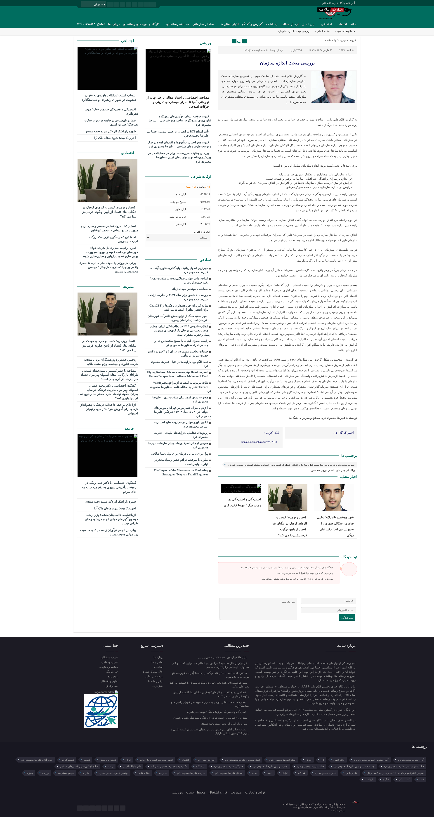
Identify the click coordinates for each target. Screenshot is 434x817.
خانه (353, 24)
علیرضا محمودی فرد (325, 773)
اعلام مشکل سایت (152, 671)
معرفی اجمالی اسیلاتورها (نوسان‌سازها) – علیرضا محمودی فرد (178, 445)
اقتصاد (343, 24)
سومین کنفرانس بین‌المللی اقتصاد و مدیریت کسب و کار (395, 773)
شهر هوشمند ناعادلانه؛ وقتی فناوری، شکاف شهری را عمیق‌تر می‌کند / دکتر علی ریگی (209, 684)
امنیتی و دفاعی (109, 662)
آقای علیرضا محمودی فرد (411, 759)
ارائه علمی (338, 759)
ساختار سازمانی (203, 24)
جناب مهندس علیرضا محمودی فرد (270, 766)
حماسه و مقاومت (108, 666)
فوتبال (285, 773)
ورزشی (205, 43)
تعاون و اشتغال (109, 681)
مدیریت (343, 40)
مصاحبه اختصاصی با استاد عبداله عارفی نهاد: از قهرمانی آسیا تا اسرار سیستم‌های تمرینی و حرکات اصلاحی (178, 102)
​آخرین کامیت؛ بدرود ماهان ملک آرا (115, 137)
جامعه (130, 428)
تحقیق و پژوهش (107, 759)
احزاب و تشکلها (109, 657)
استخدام (158, 666)
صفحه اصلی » (322, 31)
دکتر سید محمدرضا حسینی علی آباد (169, 766)
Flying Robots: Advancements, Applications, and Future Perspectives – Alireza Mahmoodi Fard (177, 374)
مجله (254, 773)
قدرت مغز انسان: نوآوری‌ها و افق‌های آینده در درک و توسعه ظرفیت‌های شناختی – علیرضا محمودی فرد (179, 144)
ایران (128, 759)
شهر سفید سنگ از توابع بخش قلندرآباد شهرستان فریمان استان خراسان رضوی (177, 318)
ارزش (308, 759)
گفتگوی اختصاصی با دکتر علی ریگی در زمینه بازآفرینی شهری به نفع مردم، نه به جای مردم (109, 487)
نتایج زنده (113, 676)
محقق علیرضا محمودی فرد (229, 773)
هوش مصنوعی (66, 773)
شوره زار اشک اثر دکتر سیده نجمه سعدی (111, 131)
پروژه (30, 773)
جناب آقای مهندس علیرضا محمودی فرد (404, 766)
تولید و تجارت (255, 792)
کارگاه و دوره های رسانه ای (141, 24)
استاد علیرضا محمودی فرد (282, 759)
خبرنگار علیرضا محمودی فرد (228, 766)
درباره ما (114, 24)
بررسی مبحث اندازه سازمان (287, 62)
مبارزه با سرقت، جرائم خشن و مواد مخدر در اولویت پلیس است (181, 462)
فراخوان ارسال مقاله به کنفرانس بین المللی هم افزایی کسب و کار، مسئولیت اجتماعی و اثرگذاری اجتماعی (210, 665)
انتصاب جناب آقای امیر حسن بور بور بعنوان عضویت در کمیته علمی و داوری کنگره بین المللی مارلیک (210, 731)
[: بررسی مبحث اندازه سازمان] (222, 41)
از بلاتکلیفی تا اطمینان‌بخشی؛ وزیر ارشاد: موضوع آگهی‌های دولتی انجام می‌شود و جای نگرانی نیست (111, 519)
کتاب (421, 779)
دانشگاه (200, 766)
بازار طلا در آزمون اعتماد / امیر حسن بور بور (223, 657)
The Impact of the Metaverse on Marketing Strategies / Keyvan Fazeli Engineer (181, 472)
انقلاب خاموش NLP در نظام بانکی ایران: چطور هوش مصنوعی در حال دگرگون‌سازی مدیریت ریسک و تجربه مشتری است (180, 330)
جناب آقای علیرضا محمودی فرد (37, 759)
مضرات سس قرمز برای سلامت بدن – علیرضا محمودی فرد (180, 399)
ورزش (45, 773)
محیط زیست (195, 792)
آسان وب (326, 810)
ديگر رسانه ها (155, 681)
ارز (322, 759)
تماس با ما (157, 662)
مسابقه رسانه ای (177, 24)
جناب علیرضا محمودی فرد (310, 766)
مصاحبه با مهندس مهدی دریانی (189, 288)
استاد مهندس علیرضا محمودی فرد (242, 759)
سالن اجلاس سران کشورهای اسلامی (79, 766)
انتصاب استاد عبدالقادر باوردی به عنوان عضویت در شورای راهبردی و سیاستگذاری (108, 98)
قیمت (269, 773)
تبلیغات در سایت (154, 676)
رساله (110, 766)
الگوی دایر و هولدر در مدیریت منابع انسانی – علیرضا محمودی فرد (181, 424)
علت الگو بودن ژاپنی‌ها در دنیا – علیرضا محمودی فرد (179, 364)
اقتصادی (128, 153)
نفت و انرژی (111, 685)
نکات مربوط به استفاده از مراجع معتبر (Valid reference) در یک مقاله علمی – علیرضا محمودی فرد (180, 387)
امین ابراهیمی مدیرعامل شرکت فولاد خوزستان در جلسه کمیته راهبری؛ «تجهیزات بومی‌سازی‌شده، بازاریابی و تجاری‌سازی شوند (110, 252)
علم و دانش (351, 773)
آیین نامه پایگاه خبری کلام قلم (338, 3)
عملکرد (301, 773)
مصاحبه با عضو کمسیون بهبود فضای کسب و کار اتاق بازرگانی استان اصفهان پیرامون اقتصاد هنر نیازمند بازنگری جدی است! (109, 375)
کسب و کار (404, 779)
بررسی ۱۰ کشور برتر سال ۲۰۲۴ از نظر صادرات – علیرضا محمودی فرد (178, 297)
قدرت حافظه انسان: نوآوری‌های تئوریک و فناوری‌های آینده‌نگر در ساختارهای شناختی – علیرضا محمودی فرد (180, 120)
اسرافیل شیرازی (206, 759)
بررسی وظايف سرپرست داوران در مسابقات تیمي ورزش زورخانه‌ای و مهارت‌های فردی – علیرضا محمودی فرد (179, 157)
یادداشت (271, 24)
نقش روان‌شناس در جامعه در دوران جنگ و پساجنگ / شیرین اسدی (111, 122)
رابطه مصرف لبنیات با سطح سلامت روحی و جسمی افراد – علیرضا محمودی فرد (181, 343)
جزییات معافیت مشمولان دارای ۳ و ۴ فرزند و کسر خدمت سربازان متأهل (178, 353)
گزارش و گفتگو (252, 24)
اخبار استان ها (229, 24)
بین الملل (308, 24)
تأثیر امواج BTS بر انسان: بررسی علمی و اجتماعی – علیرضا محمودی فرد (179, 133)
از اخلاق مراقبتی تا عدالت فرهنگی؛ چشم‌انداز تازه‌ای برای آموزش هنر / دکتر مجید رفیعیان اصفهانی (109, 409)
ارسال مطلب (290, 24)
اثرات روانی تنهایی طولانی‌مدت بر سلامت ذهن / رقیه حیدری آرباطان (179, 280)
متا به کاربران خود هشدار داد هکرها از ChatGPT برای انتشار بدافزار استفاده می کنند (178, 308)
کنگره (386, 779)
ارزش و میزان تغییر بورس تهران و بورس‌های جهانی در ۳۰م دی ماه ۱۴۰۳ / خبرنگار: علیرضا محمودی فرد (182, 412)
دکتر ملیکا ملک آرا (132, 766)
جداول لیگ (112, 671)
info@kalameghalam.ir (256, 50)
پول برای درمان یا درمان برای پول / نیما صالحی (179, 453)
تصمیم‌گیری (68, 759)
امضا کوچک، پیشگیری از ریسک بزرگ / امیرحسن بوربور (113, 239)
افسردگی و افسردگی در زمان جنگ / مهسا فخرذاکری (111, 111)
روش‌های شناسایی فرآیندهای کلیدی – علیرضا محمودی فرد (180, 435)
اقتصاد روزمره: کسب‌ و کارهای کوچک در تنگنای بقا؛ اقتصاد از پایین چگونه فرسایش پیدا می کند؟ (109, 212)
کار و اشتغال (217, 792)
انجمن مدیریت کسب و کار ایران (156, 759)
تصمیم (86, 759)
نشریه (86, 773)
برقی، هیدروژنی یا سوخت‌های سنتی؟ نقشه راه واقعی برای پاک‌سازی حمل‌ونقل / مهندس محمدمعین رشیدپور (108, 267)
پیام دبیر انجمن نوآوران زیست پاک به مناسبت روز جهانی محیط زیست (109, 532)
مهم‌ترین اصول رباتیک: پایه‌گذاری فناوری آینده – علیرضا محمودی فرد (179, 270)
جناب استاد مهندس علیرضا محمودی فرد (353, 766)
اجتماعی (326, 24)
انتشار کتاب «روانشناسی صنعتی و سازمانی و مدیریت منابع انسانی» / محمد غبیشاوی (109, 228)
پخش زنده (157, 685)
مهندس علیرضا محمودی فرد (113, 773)
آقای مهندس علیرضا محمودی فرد (371, 759)
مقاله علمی (144, 773)
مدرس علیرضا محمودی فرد (191, 773)
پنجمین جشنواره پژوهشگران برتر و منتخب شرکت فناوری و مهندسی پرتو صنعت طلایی (111, 362)
